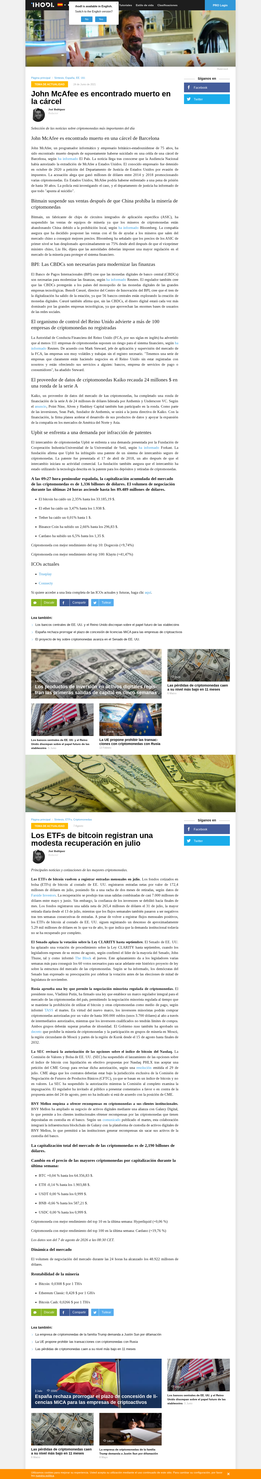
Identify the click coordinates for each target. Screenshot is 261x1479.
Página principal (40, 77)
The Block (83, 958)
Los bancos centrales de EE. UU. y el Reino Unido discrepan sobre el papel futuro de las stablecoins (107, 625)
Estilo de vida (145, 5)
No (86, 19)
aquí (148, 592)
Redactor (53, 113)
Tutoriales (125, 5)
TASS (49, 1010)
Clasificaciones (167, 5)
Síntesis (59, 77)
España (70, 77)
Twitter (198, 99)
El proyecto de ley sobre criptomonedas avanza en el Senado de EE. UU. (87, 639)
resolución (144, 1068)
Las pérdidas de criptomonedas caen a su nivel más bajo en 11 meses (85, 1349)
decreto (36, 1032)
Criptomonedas (82, 819)
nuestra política (45, 1475)
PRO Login (220, 5)
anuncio (40, 406)
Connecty (46, 583)
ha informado (68, 159)
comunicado (112, 1120)
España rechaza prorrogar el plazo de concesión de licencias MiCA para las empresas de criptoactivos (108, 632)
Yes (101, 19)
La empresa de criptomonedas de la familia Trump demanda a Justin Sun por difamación (98, 1334)
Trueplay (45, 574)
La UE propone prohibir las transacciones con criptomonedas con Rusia (86, 1342)
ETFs (68, 819)
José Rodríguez (56, 109)
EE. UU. (81, 77)
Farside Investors (43, 895)
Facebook (200, 87)
